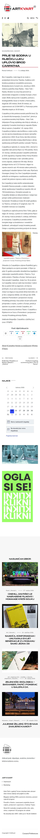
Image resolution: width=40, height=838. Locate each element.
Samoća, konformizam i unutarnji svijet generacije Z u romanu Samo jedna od (20, 639)
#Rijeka (35, 346)
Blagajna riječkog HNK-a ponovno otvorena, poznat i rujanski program (21, 798)
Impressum (7, 781)
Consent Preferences (30, 833)
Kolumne (5, 720)
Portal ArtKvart (7, 70)
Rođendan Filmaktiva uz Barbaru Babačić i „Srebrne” (10, 361)
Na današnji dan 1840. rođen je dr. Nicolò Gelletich (20, 813)
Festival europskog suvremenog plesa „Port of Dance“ (29, 361)
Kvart (7, 590)
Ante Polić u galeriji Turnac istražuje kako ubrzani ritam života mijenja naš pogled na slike (19, 792)
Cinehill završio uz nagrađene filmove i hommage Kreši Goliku (20, 596)
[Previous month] (6, 388)
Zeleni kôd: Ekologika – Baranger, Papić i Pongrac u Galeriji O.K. (20, 684)
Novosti (17, 51)
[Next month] (33, 388)
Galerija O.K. (15, 677)
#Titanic (5, 349)
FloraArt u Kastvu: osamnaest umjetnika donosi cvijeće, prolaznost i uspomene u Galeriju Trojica (19, 803)
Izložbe (23, 677)
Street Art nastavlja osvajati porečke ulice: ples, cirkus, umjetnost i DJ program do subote (19, 809)
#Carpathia (11, 346)
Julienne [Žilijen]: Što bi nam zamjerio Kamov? (20, 725)
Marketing (7, 785)
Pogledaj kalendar (12, 436)
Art (7, 632)
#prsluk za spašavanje (23, 346)
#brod (4, 346)
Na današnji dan (7, 51)
